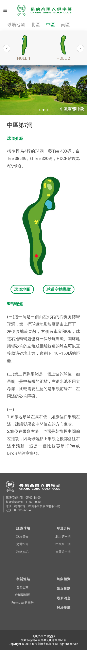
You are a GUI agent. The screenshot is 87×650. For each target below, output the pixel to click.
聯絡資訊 (22, 552)
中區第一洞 (63, 544)
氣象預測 (64, 579)
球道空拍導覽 (59, 289)
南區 (65, 24)
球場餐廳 (64, 608)
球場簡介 (22, 536)
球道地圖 (22, 289)
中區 (50, 24)
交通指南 (22, 544)
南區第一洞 (63, 552)
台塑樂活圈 (22, 595)
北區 (35, 24)
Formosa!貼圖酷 (23, 602)
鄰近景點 (64, 588)
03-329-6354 (22, 510)
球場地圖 (16, 24)
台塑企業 (22, 587)
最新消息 (64, 598)
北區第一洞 (63, 536)
